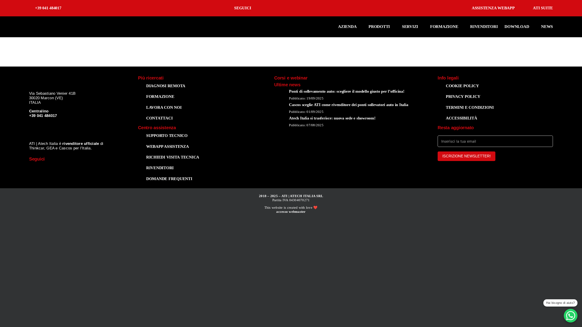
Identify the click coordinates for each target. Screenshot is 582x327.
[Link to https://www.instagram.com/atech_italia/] (295, 8)
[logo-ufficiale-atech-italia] (43, 21)
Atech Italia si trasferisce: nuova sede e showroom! (332, 118)
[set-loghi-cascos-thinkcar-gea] (73, 125)
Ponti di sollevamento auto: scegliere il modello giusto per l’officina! (346, 91)
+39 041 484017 (48, 8)
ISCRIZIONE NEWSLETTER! (466, 156)
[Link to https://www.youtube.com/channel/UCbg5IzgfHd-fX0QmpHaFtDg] (318, 8)
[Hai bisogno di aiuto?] (570, 315)
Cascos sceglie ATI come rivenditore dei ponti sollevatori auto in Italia (348, 104)
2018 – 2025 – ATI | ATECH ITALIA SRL (291, 196)
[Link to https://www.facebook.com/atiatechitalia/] (272, 8)
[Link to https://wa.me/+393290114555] (111, 169)
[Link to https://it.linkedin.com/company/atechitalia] (341, 8)
